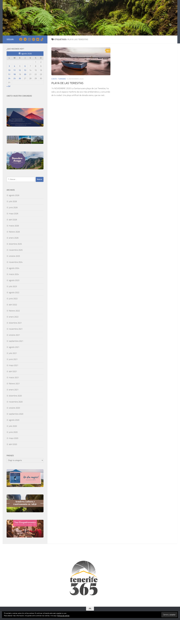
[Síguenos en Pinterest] (33, 39)
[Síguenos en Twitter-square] (37, 39)
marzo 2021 (14, 377)
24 (9, 78)
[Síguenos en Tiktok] (41, 39)
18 (14, 74)
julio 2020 (13, 426)
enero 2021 (13, 389)
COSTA (54, 79)
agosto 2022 (14, 292)
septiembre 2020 (16, 414)
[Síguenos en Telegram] (25, 39)
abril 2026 (13, 219)
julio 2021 (13, 353)
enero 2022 (13, 317)
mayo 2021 (13, 365)
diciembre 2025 (15, 244)
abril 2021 (13, 371)
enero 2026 (13, 238)
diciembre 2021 (15, 323)
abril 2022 (13, 304)
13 (25, 70)
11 (14, 70)
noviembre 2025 (16, 250)
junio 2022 (13, 298)
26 (20, 78)
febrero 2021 (14, 383)
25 (14, 78)
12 (20, 70)
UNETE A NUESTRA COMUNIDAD (19, 96)
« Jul (8, 86)
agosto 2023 (14, 280)
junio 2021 (13, 359)
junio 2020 (13, 432)
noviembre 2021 (16, 329)
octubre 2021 (14, 335)
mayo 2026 (13, 213)
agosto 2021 (14, 347)
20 (25, 74)
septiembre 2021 (16, 341)
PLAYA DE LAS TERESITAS (67, 83)
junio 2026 (13, 207)
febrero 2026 (14, 232)
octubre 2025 (14, 256)
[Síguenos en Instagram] (29, 39)
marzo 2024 (14, 274)
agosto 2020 (14, 420)
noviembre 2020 (16, 402)
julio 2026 (13, 201)
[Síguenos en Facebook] (20, 39)
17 (9, 74)
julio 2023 (13, 286)
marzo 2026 (14, 226)
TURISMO (62, 79)
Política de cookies (63, 616)
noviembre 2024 (16, 262)
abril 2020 (13, 444)
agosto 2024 (14, 268)
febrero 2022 (14, 311)
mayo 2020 (13, 438)
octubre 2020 (14, 408)
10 (9, 70)
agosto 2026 (14, 195)
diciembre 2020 (15, 396)
